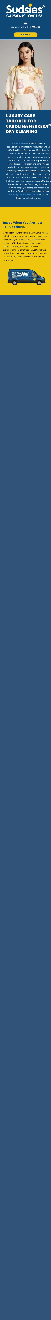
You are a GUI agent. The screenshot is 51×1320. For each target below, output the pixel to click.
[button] (26, 23)
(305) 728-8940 (33, 27)
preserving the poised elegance (23, 194)
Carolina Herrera (20, 143)
